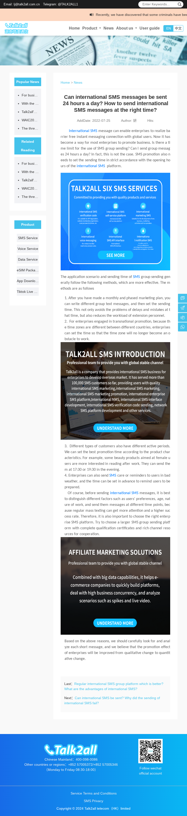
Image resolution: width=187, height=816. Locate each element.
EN (168, 28)
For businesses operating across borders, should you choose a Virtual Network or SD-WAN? (30, 95)
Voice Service (28, 249)
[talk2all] (18, 28)
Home (74, 28)
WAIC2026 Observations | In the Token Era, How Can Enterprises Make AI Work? (30, 120)
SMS (136, 277)
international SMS (91, 166)
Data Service (28, 259)
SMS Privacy (93, 801)
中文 (178, 28)
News (108, 28)
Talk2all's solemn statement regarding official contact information (30, 112)
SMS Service (28, 238)
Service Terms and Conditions (94, 793)
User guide (150, 28)
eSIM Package (28, 270)
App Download (28, 281)
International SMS (82, 131)
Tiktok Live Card (28, 292)
